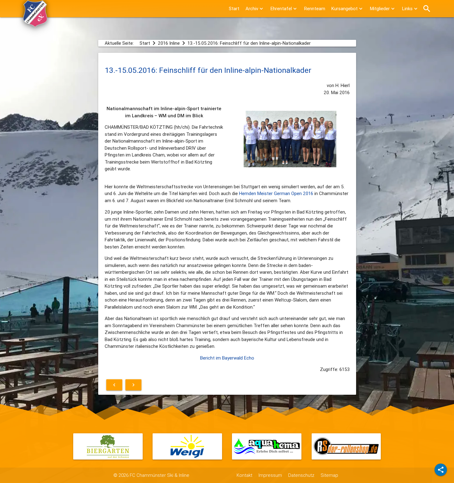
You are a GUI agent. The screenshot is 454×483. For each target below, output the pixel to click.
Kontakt (244, 475)
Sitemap (329, 475)
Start (234, 8)
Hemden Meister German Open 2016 (276, 193)
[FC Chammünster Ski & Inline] (35, 25)
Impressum (270, 475)
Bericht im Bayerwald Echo (227, 358)
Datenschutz (301, 475)
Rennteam (314, 8)
